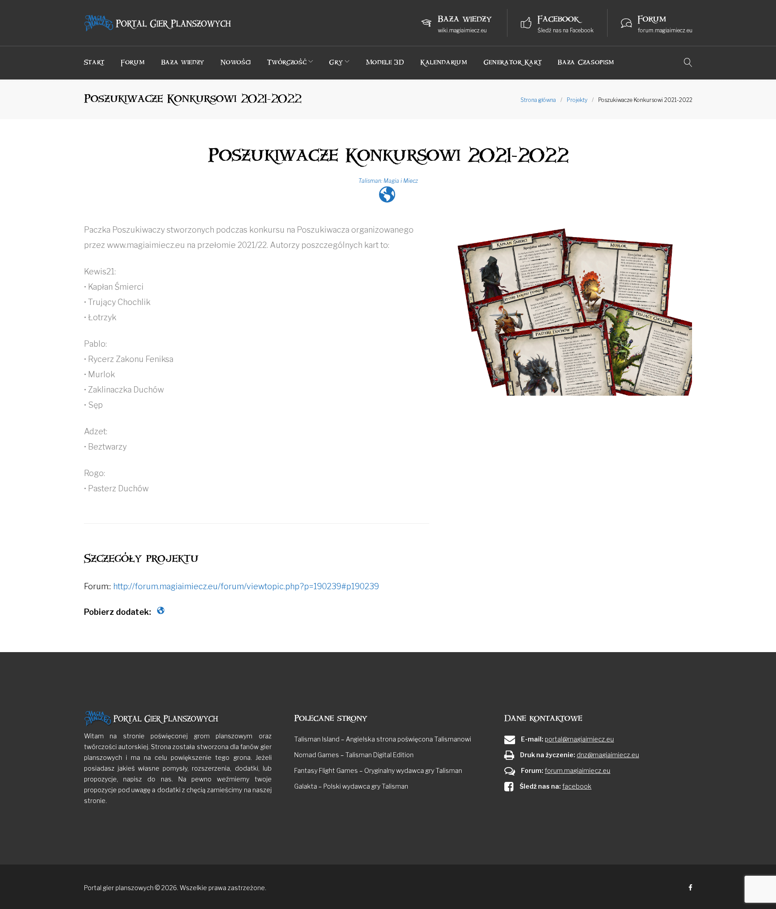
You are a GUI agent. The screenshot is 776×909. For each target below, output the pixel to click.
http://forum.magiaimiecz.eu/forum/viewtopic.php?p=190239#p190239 (246, 586)
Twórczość (286, 62)
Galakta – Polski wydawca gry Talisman (351, 786)
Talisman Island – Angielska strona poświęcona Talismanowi (382, 739)
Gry (336, 62)
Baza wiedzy (183, 62)
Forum (133, 62)
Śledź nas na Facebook (566, 30)
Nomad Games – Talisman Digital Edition (354, 755)
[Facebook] (690, 888)
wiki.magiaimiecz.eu (462, 30)
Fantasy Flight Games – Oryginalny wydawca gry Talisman (378, 770)
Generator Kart (513, 62)
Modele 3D (385, 62)
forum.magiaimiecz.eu (665, 30)
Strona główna (538, 100)
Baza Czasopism (586, 62)
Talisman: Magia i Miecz (388, 180)
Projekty (577, 100)
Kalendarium (443, 62)
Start (94, 62)
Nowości (235, 62)
